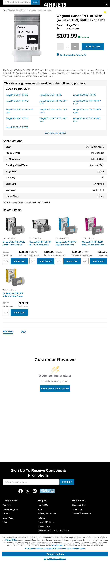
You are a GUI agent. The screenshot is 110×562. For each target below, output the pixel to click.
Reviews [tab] (8, 331)
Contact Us (43, 505)
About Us (7, 505)
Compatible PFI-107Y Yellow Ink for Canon (13, 294)
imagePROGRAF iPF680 (51, 95)
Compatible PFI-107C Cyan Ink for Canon (66, 243)
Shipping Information (47, 513)
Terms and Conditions (34, 548)
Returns (41, 518)
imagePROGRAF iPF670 (17, 95)
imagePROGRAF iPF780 (17, 118)
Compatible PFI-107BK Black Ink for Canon (14, 243)
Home (5, 10)
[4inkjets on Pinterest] (35, 492)
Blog (5, 522)
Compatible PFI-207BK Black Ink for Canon (40, 243)
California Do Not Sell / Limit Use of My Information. (64, 548)
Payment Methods (46, 522)
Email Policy (8, 518)
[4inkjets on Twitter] (27, 492)
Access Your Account (81, 513)
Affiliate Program (10, 509)
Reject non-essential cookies (55, 559)
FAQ (40, 509)
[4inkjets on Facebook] (20, 492)
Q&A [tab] (23, 331)
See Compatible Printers (72, 55)
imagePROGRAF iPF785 (17, 127)
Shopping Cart (78, 505)
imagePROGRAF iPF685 (84, 95)
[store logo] (55, 4)
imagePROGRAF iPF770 (17, 101)
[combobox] (21, 2)
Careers (6, 513)
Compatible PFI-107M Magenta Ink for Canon (93, 243)
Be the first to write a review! (55, 388)
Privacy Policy (44, 526)
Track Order (77, 509)
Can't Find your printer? (55, 133)
